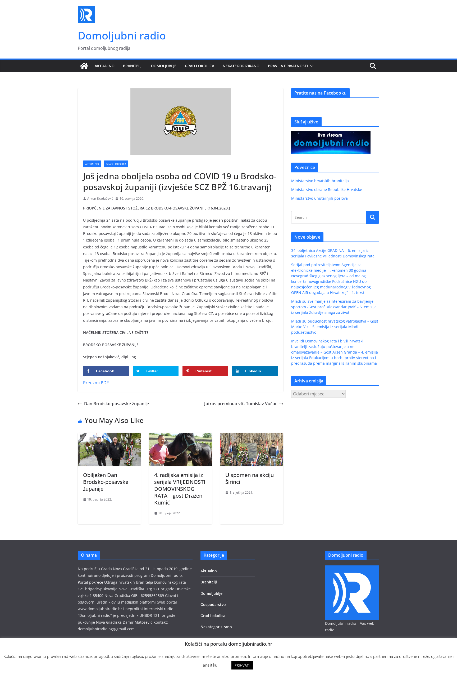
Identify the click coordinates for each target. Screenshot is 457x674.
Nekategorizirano (241, 65)
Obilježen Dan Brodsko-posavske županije (105, 481)
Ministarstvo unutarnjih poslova (319, 198)
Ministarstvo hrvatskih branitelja (320, 180)
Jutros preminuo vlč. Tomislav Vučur (240, 404)
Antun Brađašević (100, 198)
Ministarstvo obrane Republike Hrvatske (326, 189)
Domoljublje (163, 65)
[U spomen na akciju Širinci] (251, 437)
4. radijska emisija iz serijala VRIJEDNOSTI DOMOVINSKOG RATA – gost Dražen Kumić (179, 488)
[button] (311, 66)
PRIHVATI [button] (242, 665)
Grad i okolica (199, 65)
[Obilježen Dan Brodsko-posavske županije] (109, 437)
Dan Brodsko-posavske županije (116, 404)
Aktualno (105, 65)
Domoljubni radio (122, 35)
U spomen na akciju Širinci (249, 478)
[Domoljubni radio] (84, 66)
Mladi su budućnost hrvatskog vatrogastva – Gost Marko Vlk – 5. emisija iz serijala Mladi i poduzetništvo (334, 327)
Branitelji (133, 65)
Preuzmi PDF (96, 383)
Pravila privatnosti (288, 65)
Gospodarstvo (213, 604)
